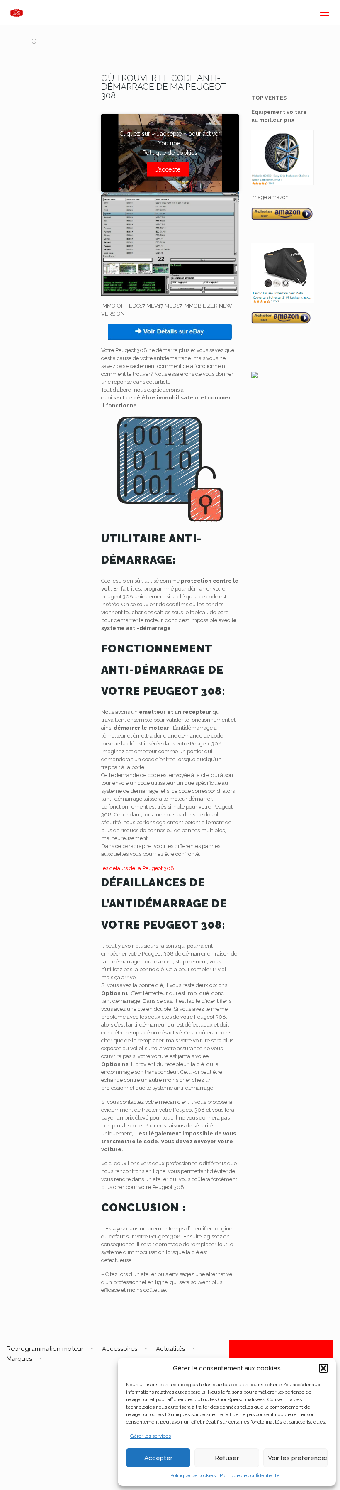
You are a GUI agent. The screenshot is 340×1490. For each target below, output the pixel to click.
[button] (323, 1368)
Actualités (170, 1349)
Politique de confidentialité (249, 1475)
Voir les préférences (298, 1458)
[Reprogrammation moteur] (16, 12)
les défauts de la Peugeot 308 (137, 868)
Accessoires (119, 1349)
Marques (19, 1359)
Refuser (227, 1458)
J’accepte (167, 169)
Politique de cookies (193, 1475)
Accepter (158, 1458)
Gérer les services (150, 1436)
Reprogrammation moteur (45, 1349)
